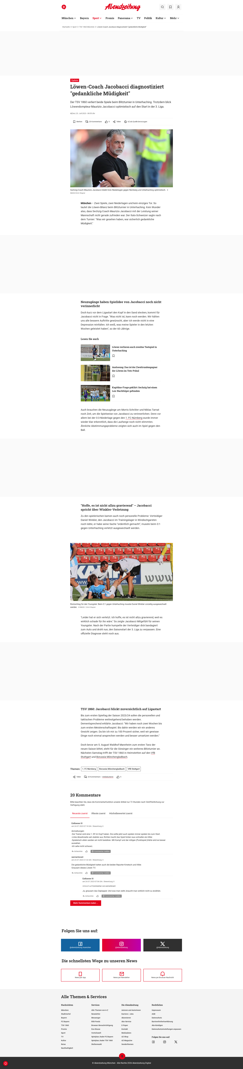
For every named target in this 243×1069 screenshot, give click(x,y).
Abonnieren (126, 1018)
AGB (153, 1014)
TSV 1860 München (87, 27)
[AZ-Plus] (64, 7)
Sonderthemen (127, 1044)
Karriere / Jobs (128, 1014)
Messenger (95, 1018)
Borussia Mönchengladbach (111, 756)
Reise (63, 1044)
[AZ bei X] (175, 1042)
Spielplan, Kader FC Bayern (102, 1037)
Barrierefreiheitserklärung (162, 1022)
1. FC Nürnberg (134, 417)
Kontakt (125, 1029)
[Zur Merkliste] (170, 7)
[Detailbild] (168, 132)
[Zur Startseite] (122, 11)
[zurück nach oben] (122, 1057)
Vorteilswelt (96, 1033)
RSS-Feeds (95, 1022)
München (67, 18)
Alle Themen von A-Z (99, 1010)
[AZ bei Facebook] (153, 1042)
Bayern (84, 18)
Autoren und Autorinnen (131, 1010)
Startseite (66, 27)
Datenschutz (157, 1018)
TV (138, 18)
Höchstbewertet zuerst (120, 813)
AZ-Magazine (127, 1040)
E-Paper (125, 1025)
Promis (110, 18)
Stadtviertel (66, 1014)
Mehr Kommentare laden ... (85, 903)
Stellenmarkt (96, 1044)
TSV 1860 (65, 1025)
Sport (96, 18)
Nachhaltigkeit (67, 1048)
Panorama (124, 18)
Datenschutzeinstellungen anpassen (166, 1029)
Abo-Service (126, 1022)
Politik (148, 18)
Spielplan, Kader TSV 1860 (102, 1040)
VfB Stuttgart (134, 769)
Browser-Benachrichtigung (102, 1025)
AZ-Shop (125, 1037)
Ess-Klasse (95, 1029)
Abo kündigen (157, 1025)
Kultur (159, 18)
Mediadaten (126, 1033)
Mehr (173, 18)
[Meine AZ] (178, 7)
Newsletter (95, 1014)
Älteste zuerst (98, 813)
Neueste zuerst (80, 813)
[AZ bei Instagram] (164, 1042)
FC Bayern (65, 1022)
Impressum (156, 1010)
